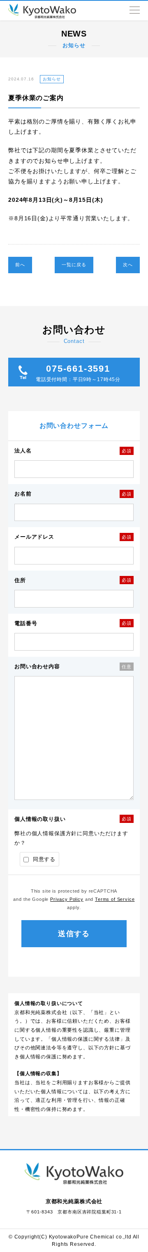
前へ (20, 264)
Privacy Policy (66, 899)
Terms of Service (114, 899)
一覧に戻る (74, 264)
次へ (128, 264)
